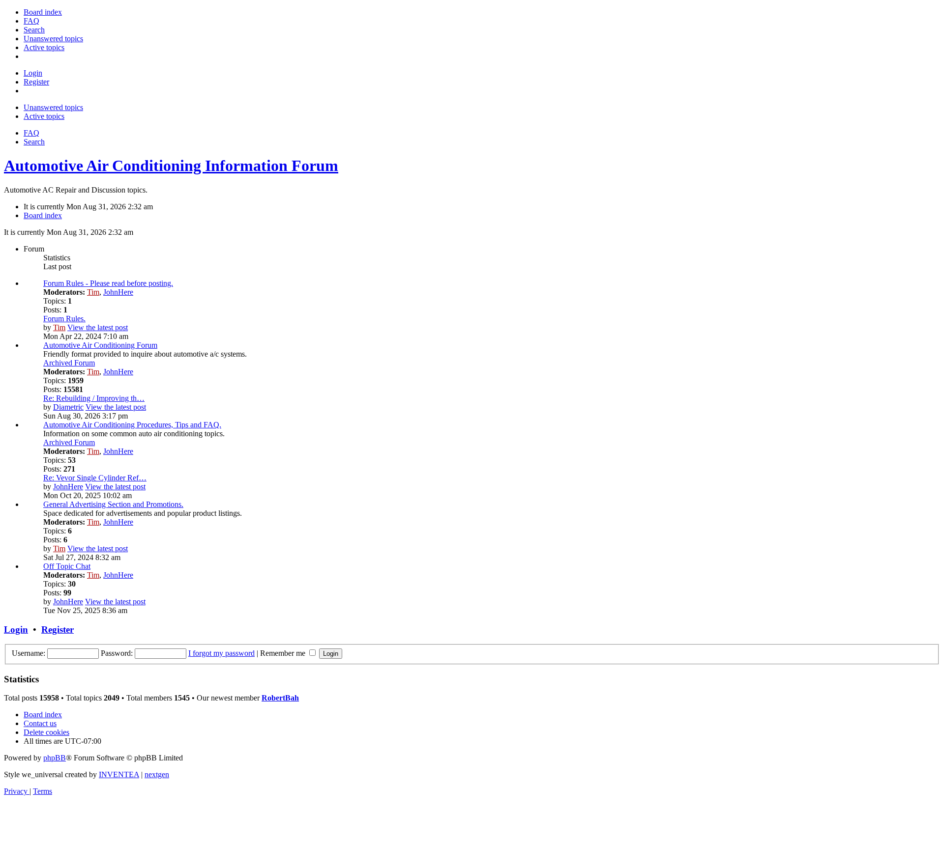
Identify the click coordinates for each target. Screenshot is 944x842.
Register (57, 629)
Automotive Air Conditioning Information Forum (171, 165)
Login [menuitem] (33, 73)
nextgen (157, 774)
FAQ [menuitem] (31, 133)
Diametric (68, 407)
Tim (93, 292)
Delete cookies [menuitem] (46, 732)
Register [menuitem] (36, 82)
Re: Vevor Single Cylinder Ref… (95, 478)
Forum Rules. (64, 318)
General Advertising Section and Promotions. (113, 504)
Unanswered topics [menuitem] (53, 107)
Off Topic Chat (66, 566)
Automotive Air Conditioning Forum (100, 345)
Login (16, 629)
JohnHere (118, 292)
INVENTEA (119, 774)
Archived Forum (69, 363)
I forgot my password (221, 653)
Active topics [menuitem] (44, 116)
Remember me (283, 653)
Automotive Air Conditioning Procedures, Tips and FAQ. (132, 425)
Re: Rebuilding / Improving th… (94, 398)
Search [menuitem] (34, 142)
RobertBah (280, 698)
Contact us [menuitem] (40, 723)
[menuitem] (43, 12)
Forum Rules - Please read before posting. (108, 283)
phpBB (54, 758)
